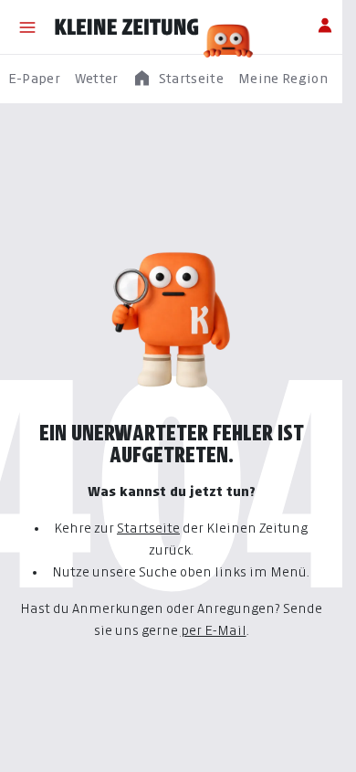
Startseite (148, 527)
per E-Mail (213, 630)
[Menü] (27, 27)
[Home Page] (127, 27)
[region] (178, 79)
